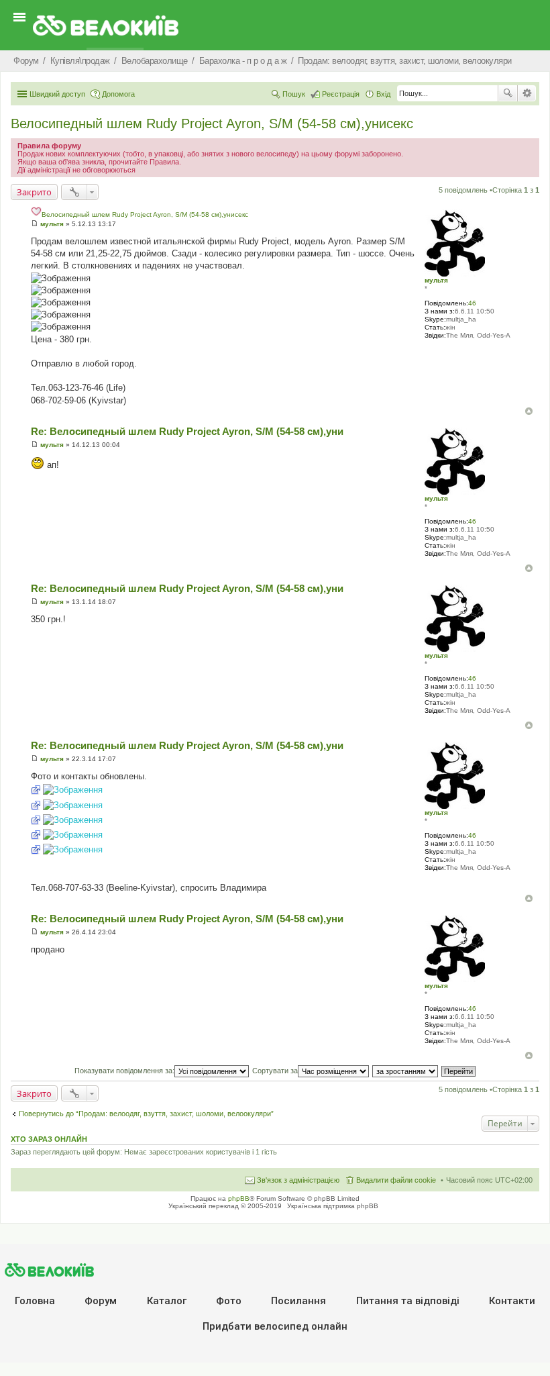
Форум (101, 1301)
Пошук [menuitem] (293, 94)
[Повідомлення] (34, 224)
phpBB (239, 1198)
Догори (529, 411)
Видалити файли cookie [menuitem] (396, 1180)
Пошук (508, 93)
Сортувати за (275, 1071)
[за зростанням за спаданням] (405, 1071)
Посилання (298, 1301)
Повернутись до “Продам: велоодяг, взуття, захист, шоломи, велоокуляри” (146, 1114)
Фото (228, 1301)
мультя (436, 280)
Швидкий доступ (57, 94)
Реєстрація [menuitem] (341, 94)
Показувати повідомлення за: (124, 1071)
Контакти (512, 1301)
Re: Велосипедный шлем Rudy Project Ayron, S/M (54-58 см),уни (187, 431)
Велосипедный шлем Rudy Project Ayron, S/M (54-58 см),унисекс (212, 123)
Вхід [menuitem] (383, 94)
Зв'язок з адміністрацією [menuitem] (298, 1180)
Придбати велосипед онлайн (275, 1326)
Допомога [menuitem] (118, 94)
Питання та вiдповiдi (407, 1301)
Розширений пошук (527, 93)
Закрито (34, 192)
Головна (35, 1301)
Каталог (166, 1301)
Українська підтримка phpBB (332, 1206)
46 (472, 303)
